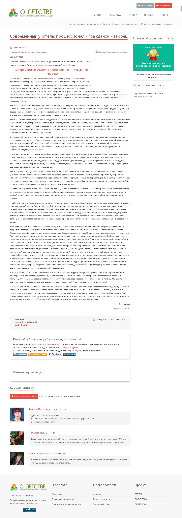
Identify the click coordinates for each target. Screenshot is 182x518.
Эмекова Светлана (122, 308)
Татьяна (34, 432)
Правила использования (63, 499)
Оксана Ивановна (39, 453)
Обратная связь (59, 494)
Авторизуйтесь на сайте (24, 396)
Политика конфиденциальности (66, 504)
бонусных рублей (142, 96)
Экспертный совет (101, 504)
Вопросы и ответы (101, 499)
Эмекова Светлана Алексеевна (25, 61)
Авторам (97, 494)
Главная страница (76, 23)
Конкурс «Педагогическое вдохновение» (29, 52)
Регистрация (146, 5)
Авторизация (164, 5)
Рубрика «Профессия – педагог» (156, 23)
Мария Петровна (39, 409)
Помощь (149, 14)
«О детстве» (18, 503)
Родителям (141, 499)
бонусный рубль (69, 347)
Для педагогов (94, 23)
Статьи (133, 14)
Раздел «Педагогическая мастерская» (121, 23)
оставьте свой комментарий (46, 344)
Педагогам (115, 14)
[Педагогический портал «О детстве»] (31, 15)
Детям (98, 14)
